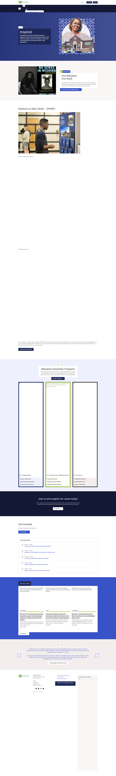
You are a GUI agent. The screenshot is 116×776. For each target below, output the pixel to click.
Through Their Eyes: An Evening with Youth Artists (38, 546)
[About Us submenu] (26, 9)
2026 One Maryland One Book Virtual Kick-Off (36, 564)
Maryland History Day (52, 478)
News (47, 610)
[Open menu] (19, 9)
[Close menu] (24, 6)
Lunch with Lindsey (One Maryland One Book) (36, 558)
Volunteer (89, 2)
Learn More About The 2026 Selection (70, 89)
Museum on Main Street (25, 478)
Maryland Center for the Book (27, 484)
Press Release (23, 610)
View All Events (23, 532)
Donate (95, 2)
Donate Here (57, 508)
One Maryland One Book (80, 478)
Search (82, 2)
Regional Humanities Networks (27, 481)
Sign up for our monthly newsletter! (65, 682)
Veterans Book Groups (79, 481)
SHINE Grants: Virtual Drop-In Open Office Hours (37, 570)
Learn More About (26, 349)
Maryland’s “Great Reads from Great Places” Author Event (40, 552)
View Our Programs (57, 378)
